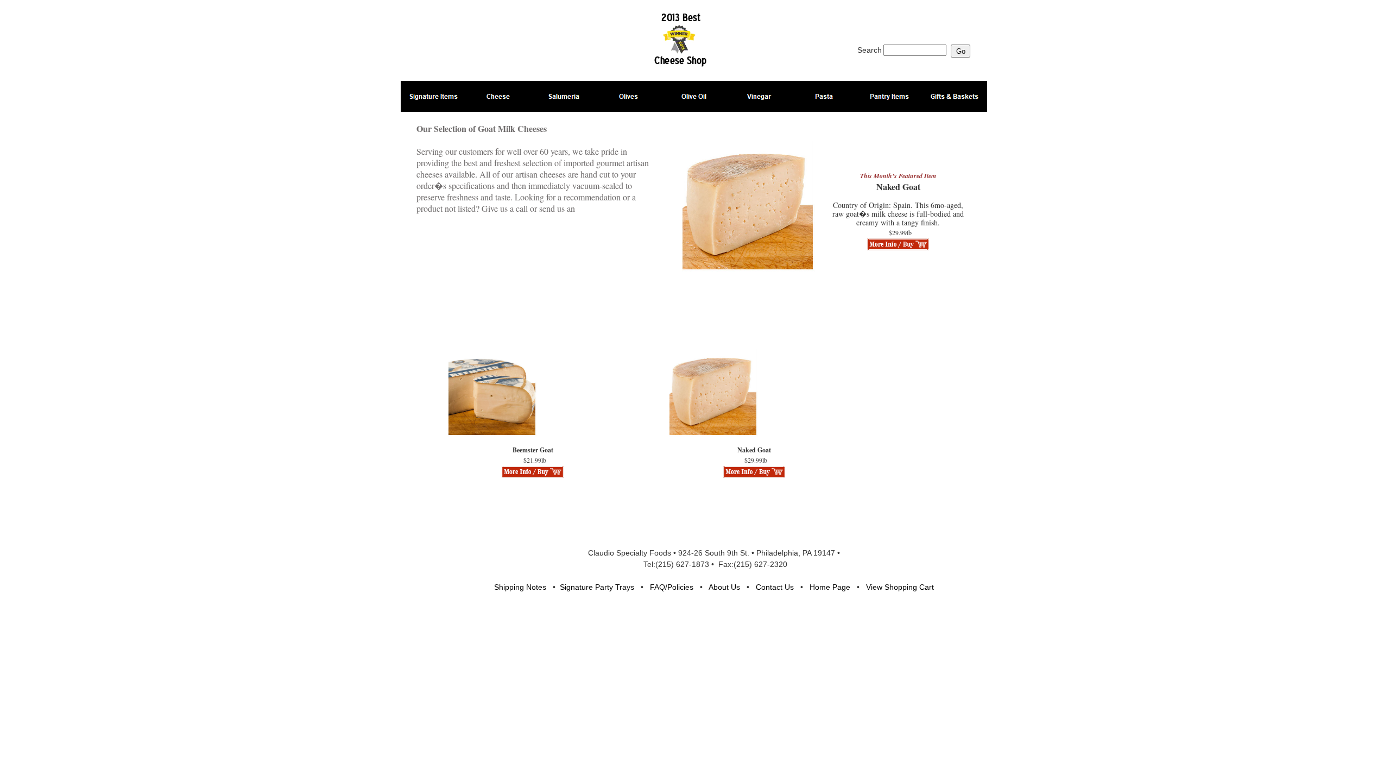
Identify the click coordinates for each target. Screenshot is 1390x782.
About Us (724, 587)
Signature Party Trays (597, 587)
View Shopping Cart (900, 587)
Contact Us (775, 587)
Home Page (830, 587)
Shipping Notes (520, 587)
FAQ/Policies (671, 587)
